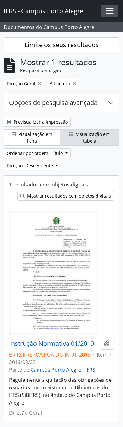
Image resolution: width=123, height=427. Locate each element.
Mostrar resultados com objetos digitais (68, 196)
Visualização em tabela (92, 137)
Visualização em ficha (34, 137)
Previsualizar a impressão (40, 122)
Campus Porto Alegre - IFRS (63, 369)
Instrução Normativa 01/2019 (51, 343)
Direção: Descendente (30, 165)
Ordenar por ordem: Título (35, 153)
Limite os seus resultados (62, 44)
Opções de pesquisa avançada (53, 102)
